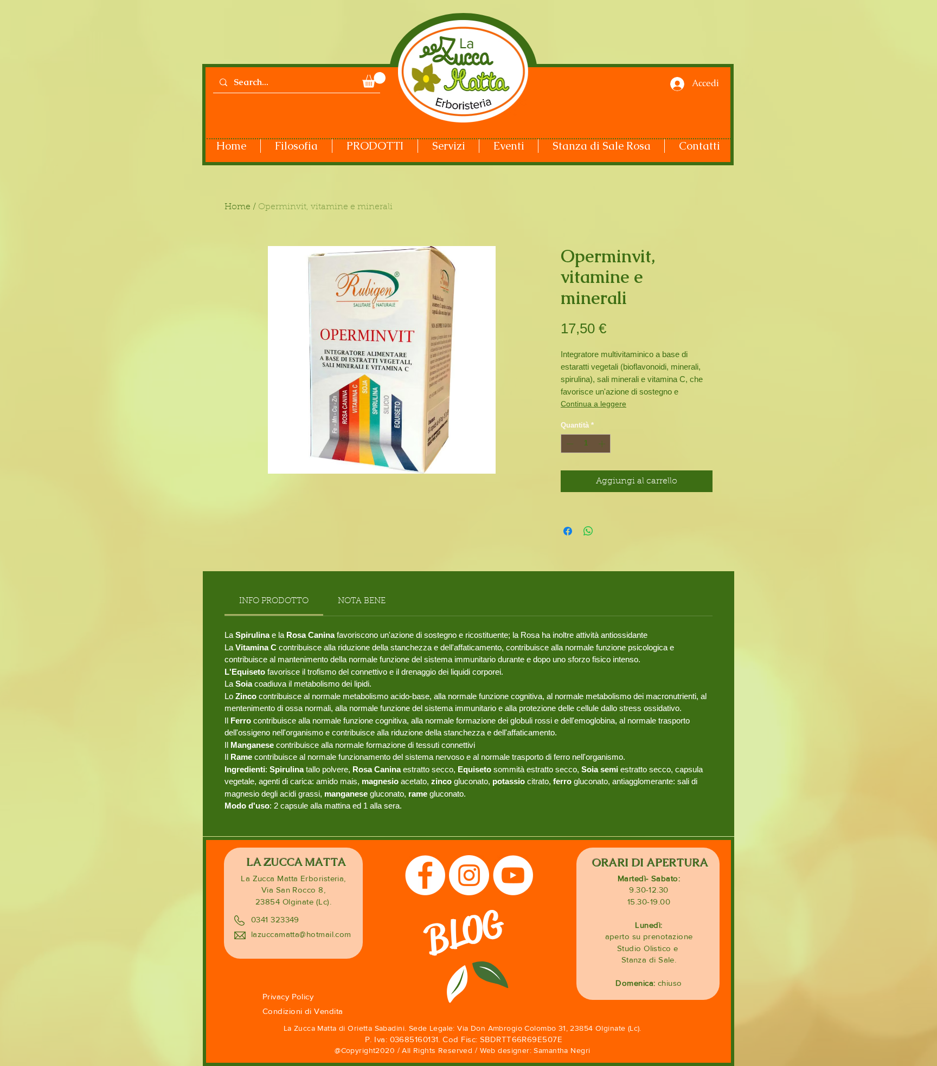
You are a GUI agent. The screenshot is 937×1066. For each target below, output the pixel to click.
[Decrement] (568, 444)
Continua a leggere (593, 403)
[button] (374, 80)
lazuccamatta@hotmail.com (301, 934)
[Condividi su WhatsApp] (588, 531)
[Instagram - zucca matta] (469, 875)
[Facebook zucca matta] (425, 875)
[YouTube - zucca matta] (513, 875)
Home (237, 207)
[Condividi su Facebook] (567, 531)
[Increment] (602, 444)
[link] (274, 601)
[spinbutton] (585, 444)
